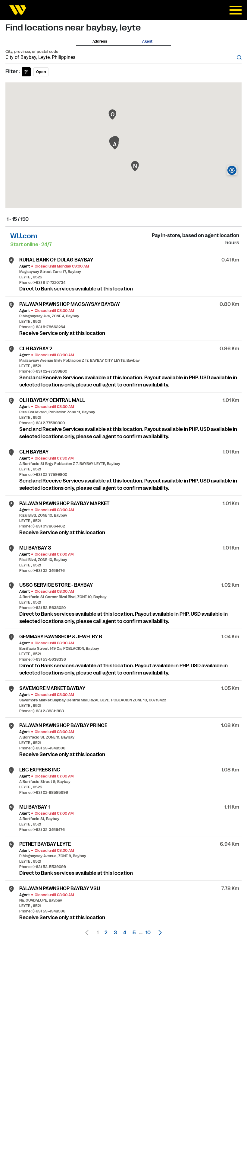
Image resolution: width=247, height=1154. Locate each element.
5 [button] (134, 932)
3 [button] (115, 932)
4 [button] (124, 932)
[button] (158, 933)
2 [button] (106, 932)
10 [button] (148, 932)
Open (41, 72)
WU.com (23, 236)
